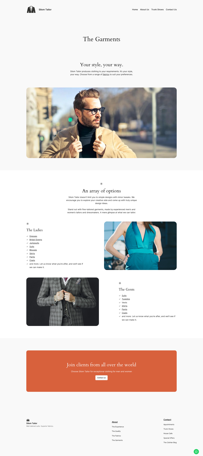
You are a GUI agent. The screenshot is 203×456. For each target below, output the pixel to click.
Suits (31, 246)
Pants (32, 257)
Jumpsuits (34, 243)
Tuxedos (126, 299)
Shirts (124, 306)
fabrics (106, 74)
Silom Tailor (45, 9)
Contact (167, 419)
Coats (32, 260)
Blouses (33, 250)
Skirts (32, 253)
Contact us (101, 378)
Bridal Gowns (35, 239)
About (115, 422)
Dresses (33, 236)
